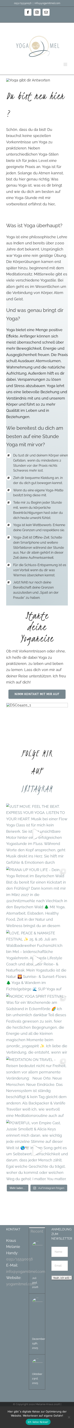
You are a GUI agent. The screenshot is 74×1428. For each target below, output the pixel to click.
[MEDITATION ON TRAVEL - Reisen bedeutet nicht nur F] (37, 1087)
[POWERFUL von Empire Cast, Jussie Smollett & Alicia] (37, 1150)
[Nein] (69, 1417)
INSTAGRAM (37, 788)
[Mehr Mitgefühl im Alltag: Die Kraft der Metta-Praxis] (37, 1303)
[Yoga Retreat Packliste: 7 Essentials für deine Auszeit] (37, 1246)
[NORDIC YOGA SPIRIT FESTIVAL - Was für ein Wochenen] (37, 1024)
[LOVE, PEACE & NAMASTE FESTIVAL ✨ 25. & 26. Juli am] (37, 960)
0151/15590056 (19, 1259)
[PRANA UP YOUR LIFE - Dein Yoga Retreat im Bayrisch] (37, 897)
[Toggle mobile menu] (66, 64)
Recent (37, 1231)
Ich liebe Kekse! (38, 1422)
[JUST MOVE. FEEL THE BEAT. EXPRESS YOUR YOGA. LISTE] (37, 834)
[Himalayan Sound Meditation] (37, 1364)
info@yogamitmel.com (47, 3)
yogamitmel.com (21, 1284)
